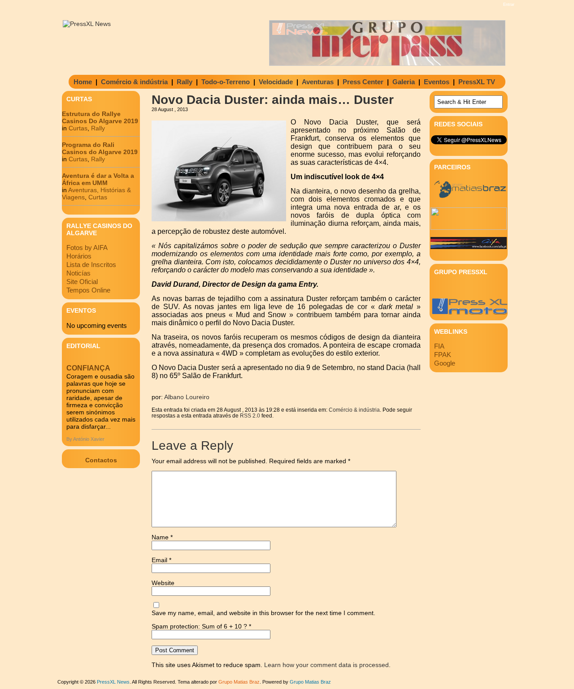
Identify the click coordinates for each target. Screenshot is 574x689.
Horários (78, 256)
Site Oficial (82, 281)
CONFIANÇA (88, 368)
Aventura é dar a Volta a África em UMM (98, 179)
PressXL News (113, 682)
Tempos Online (88, 290)
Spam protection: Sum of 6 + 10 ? (199, 626)
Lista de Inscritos (91, 264)
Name (162, 537)
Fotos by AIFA (87, 247)
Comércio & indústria (134, 82)
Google (444, 363)
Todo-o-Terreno (225, 82)
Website (163, 582)
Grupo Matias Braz (310, 682)
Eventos (436, 82)
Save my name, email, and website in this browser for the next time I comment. (263, 612)
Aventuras (318, 82)
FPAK (442, 354)
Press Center (363, 82)
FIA (439, 346)
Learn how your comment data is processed (326, 664)
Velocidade (276, 82)
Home (83, 82)
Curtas (78, 128)
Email (161, 560)
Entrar (508, 4)
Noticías (78, 273)
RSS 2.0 (250, 415)
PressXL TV (476, 82)
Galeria (403, 82)
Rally (184, 82)
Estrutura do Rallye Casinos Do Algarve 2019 (100, 117)
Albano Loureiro (186, 396)
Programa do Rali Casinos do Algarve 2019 (100, 148)
